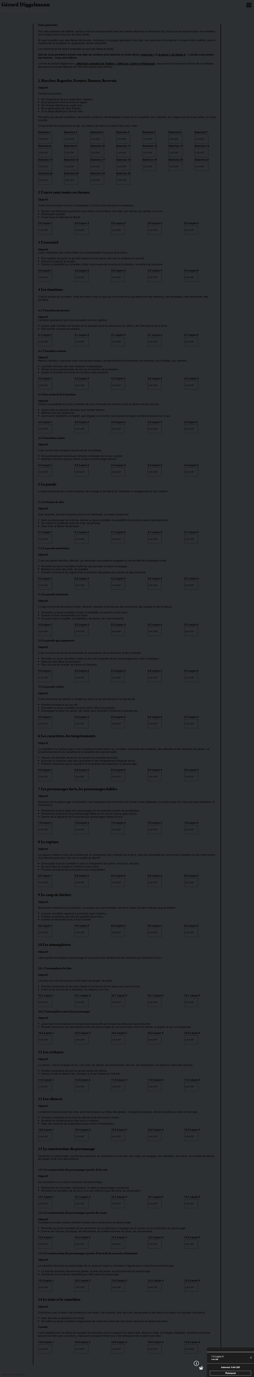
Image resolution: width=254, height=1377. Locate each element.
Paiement (230, 1373)
